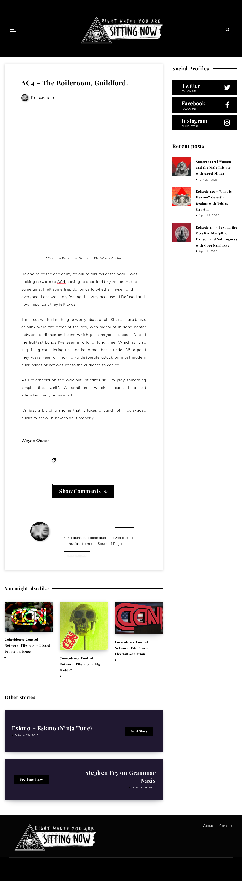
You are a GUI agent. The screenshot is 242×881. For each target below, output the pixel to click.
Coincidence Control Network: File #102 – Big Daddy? (80, 664)
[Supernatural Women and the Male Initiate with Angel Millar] (181, 166)
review (110, 460)
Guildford (95, 460)
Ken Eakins (40, 547)
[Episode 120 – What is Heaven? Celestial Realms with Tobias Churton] (181, 196)
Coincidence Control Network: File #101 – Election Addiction (131, 648)
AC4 (61, 281)
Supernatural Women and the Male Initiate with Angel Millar (213, 167)
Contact (226, 826)
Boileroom (76, 460)
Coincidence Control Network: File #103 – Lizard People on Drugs (27, 645)
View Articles (76, 555)
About (208, 826)
